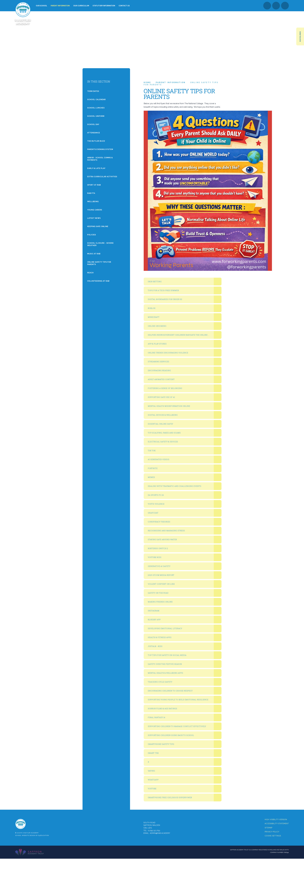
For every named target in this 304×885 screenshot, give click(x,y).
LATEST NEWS (94, 218)
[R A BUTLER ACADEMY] (23, 5)
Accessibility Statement (277, 824)
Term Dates (93, 91)
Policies (91, 235)
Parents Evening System (100, 149)
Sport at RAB (94, 185)
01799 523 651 (154, 831)
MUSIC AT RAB (93, 254)
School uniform (95, 116)
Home (147, 82)
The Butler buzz (96, 141)
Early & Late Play (96, 168)
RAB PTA (91, 193)
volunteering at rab (98, 281)
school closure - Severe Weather (100, 244)
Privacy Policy (272, 832)
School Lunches (96, 108)
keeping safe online (97, 226)
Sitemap (268, 828)
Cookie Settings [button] (273, 836)
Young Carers (94, 210)
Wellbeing (93, 201)
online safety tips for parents (99, 263)
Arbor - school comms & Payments (100, 159)
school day (93, 124)
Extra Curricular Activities (102, 177)
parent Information (170, 82)
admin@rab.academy (160, 833)
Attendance (93, 133)
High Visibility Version (276, 819)
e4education (43, 835)
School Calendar (96, 99)
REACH (90, 273)
